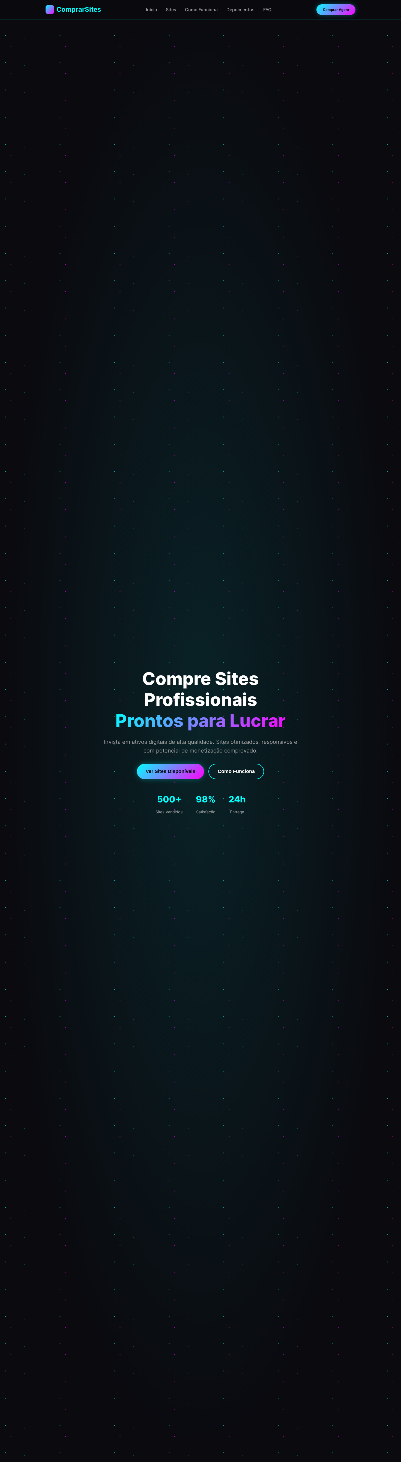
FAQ (267, 9)
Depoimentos (240, 9)
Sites (171, 9)
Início (151, 9)
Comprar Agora (336, 10)
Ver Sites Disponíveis (170, 771)
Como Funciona (201, 9)
